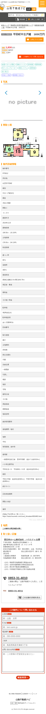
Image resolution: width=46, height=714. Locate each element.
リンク (35, 693)
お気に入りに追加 (36, 39)
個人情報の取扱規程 (15, 693)
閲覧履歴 (22, 19)
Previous (6, 103)
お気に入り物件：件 (37, 19)
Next (39, 103)
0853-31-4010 (17, 578)
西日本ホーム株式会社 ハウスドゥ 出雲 (22, 540)
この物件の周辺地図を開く (12, 528)
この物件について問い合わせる (33, 56)
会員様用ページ (27, 693)
